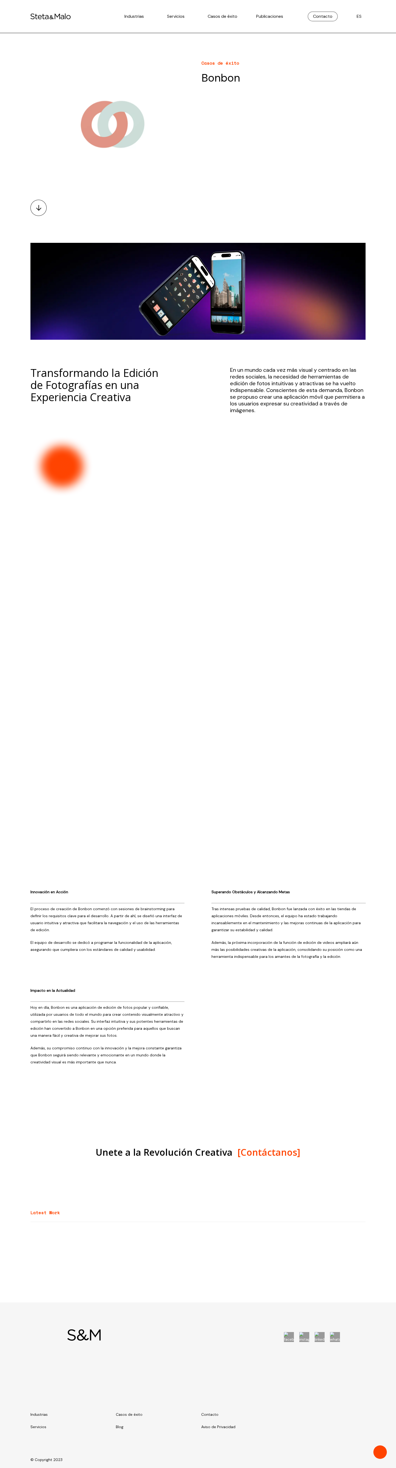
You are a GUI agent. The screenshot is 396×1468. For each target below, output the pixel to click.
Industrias (39, 1414)
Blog (119, 1426)
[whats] (335, 1337)
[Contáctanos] (268, 1152)
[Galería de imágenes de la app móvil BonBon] (282, 606)
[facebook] (289, 1337)
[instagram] (304, 1337)
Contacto (209, 1414)
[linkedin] (320, 1337)
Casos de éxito (129, 1414)
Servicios (38, 1426)
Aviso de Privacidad (218, 1426)
